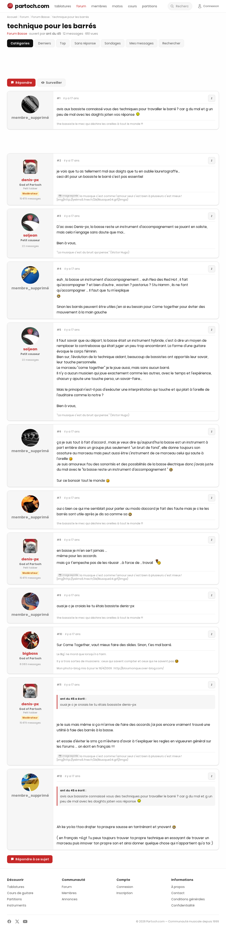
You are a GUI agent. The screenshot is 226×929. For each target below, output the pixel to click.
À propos (178, 887)
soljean (30, 235)
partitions (149, 6)
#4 (59, 269)
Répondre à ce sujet (32, 859)
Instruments (16, 905)
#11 (59, 684)
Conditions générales (188, 899)
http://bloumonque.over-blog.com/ (139, 668)
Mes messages (142, 43)
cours (132, 6)
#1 (58, 98)
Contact (178, 893)
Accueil (12, 17)
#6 (59, 431)
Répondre (23, 82)
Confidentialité (183, 905)
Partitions (14, 899)
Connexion (125, 887)
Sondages (113, 43)
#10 (59, 634)
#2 (59, 160)
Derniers (44, 43)
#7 (59, 498)
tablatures (63, 6)
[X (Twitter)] (17, 921)
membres (99, 6)
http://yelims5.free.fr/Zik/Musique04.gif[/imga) (96, 199)
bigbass (30, 653)
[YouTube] (25, 921)
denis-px (30, 179)
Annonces (69, 899)
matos (117, 6)
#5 (59, 330)
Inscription (125, 893)
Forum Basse (41, 17)
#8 (59, 540)
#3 (59, 216)
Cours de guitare (20, 893)
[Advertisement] (113, 141)
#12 (59, 776)
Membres (69, 893)
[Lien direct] (211, 98)
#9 (59, 595)
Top (63, 43)
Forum (24, 17)
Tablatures (15, 887)
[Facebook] (9, 921)
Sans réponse (85, 43)
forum (81, 6)
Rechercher (171, 43)
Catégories (20, 43)
